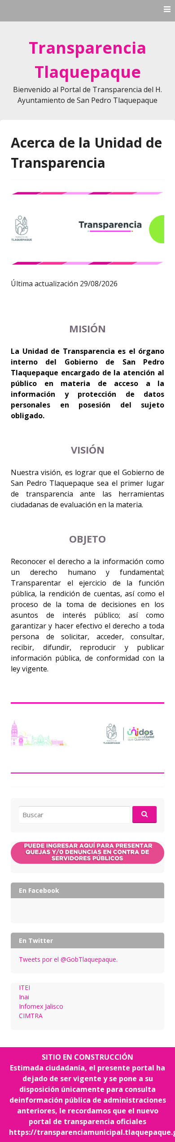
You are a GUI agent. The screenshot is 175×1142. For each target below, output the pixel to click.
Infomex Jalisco (41, 1006)
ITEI (24, 987)
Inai (24, 997)
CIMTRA (31, 1015)
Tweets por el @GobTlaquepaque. (68, 959)
